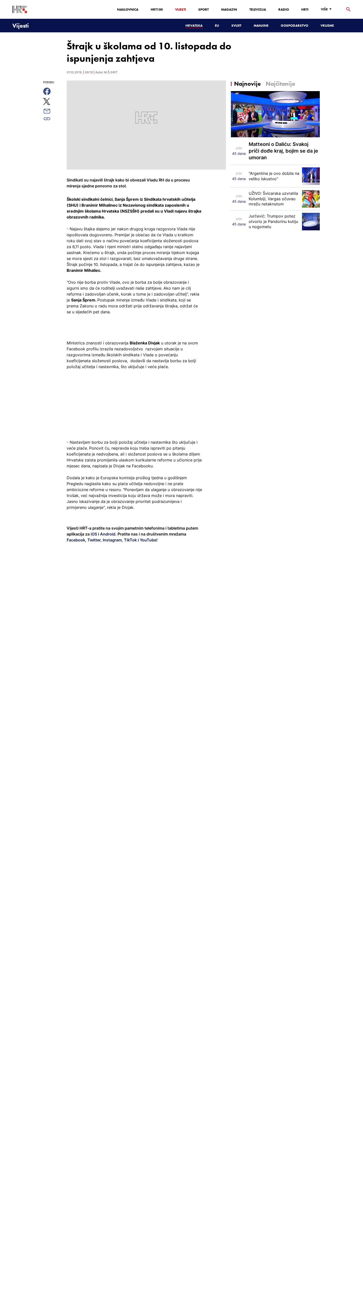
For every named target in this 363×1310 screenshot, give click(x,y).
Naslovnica (127, 9)
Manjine (261, 25)
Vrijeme (327, 25)
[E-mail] (52, 111)
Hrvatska (193, 25)
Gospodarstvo (294, 25)
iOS (94, 534)
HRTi (304, 9)
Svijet (236, 25)
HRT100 (157, 9)
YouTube (147, 539)
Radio (283, 9)
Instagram (112, 539)
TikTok (130, 539)
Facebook (76, 539)
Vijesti (180, 9)
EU (217, 25)
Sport (203, 9)
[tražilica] (348, 9)
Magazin (229, 9)
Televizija (257, 9)
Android (107, 534)
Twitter (93, 539)
